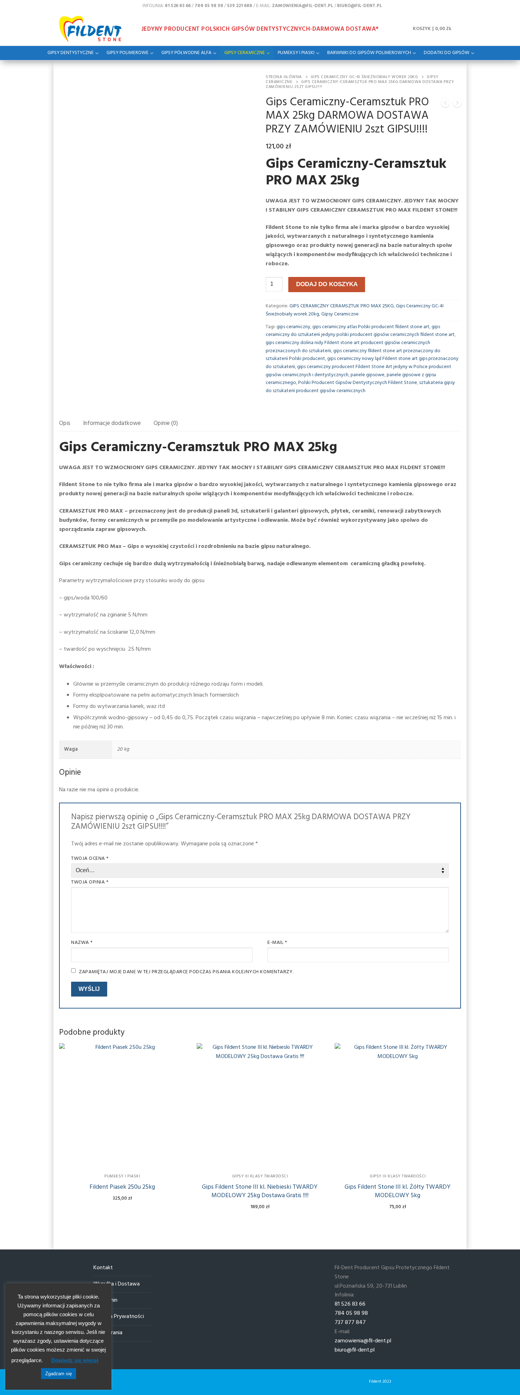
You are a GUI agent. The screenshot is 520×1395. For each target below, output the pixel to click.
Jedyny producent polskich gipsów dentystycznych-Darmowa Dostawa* (260, 29)
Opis (64, 423)
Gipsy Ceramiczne (340, 314)
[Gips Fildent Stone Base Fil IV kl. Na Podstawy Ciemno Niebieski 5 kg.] (457, 105)
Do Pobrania (107, 1333)
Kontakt (103, 1268)
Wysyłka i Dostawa (116, 1284)
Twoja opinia (89, 882)
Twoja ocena (90, 859)
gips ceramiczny (293, 327)
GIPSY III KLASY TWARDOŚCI (260, 1176)
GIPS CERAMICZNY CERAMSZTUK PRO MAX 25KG (341, 306)
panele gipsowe (368, 375)
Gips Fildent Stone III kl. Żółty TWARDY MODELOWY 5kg (398, 1191)
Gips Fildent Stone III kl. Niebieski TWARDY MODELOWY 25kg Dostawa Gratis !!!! (260, 1191)
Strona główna (284, 77)
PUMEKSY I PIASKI (122, 1176)
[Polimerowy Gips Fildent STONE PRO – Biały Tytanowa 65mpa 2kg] (445, 105)
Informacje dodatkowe (112, 423)
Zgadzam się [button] (58, 1373)
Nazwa (82, 943)
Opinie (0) (166, 423)
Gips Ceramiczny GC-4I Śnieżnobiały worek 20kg (364, 77)
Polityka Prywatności (118, 1316)
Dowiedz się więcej (74, 1360)
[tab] (64, 423)
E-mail (277, 943)
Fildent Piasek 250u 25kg (122, 1187)
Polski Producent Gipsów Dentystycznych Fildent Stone (357, 383)
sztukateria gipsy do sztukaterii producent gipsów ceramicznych (360, 387)
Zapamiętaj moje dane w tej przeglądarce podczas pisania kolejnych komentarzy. (186, 972)
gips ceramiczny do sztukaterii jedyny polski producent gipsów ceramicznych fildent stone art (360, 331)
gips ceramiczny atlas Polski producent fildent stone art (370, 327)
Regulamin (105, 1300)
